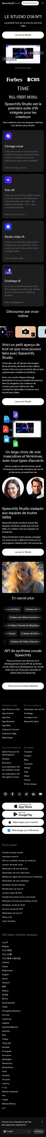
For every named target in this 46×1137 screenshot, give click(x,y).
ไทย (4, 1035)
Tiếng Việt (6, 1043)
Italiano (5, 991)
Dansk (5, 966)
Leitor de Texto (8, 921)
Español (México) (10, 1027)
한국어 (5, 999)
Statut (26, 776)
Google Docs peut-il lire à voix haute (18, 897)
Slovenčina (7, 1063)
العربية (5, 942)
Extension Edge (9, 733)
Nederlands (7, 970)
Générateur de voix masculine (15, 873)
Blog (26, 760)
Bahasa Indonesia (10, 1091)
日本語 (5, 995)
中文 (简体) (7, 950)
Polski (5, 1007)
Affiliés (27, 768)
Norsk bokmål (8, 1003)
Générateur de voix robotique (15, 881)
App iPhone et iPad (10, 709)
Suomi (5, 978)
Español (5, 1023)
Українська (7, 1019)
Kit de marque (30, 784)
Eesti (4, 1071)
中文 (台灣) (7, 954)
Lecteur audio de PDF (12, 893)
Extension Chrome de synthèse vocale (19, 901)
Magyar (5, 946)
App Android (8, 713)
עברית (4, 1087)
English (5, 974)
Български (6, 1055)
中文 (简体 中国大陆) (11, 958)
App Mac (6, 717)
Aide (26, 772)
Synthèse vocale (9, 705)
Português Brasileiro (11, 1011)
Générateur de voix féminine (15, 868)
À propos (28, 751)
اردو (3, 1107)
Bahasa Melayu (9, 1103)
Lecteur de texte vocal (12, 864)
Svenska (6, 1031)
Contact (27, 756)
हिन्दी (4, 986)
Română (5, 1047)
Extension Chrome (10, 729)
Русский (5, 1015)
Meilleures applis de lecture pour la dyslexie (22, 877)
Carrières (28, 764)
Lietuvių (5, 1083)
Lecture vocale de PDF (12, 909)
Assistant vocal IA (10, 856)
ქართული (7, 1059)
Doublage (28, 713)
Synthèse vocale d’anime (13, 885)
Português (7, 1051)
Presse (27, 780)
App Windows (8, 721)
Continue (38, 1131)
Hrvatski (6, 1075)
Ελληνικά (6, 1079)
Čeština (5, 962)
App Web (6, 725)
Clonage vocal (30, 717)
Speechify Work (31, 721)
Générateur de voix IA (34, 709)
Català (5, 1099)
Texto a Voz (7, 917)
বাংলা (3, 1095)
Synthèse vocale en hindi (13, 905)
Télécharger (7, 737)
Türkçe (5, 1039)
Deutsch (6, 982)
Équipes (5, 759)
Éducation (6, 763)
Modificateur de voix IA (12, 889)
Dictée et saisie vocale (12, 852)
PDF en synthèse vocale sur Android (18, 860)
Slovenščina (7, 1067)
